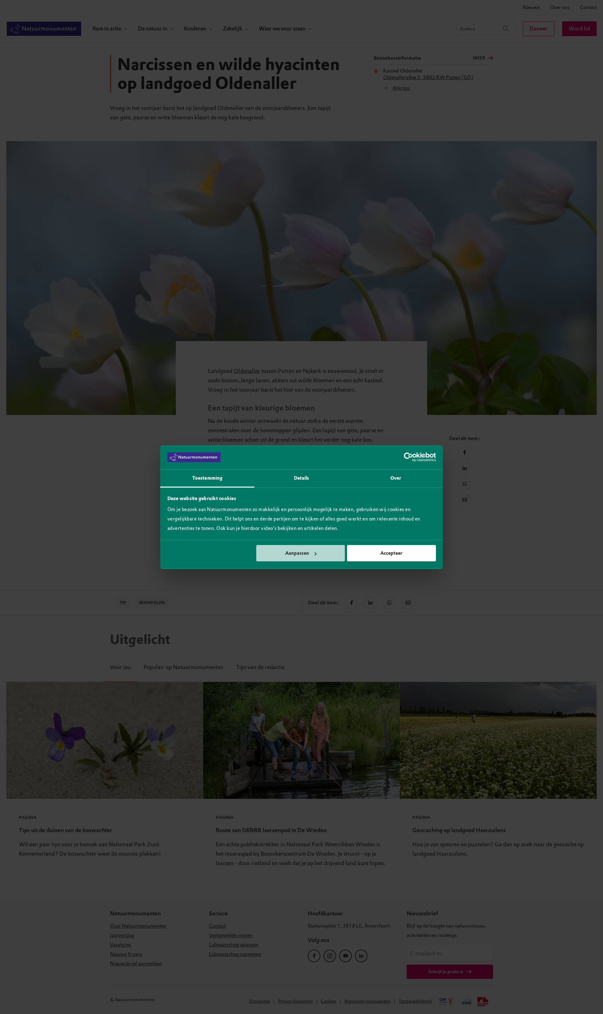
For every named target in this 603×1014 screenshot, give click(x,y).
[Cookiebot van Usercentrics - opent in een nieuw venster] (408, 457)
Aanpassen (297, 553)
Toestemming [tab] (207, 478)
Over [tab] (395, 478)
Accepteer (391, 553)
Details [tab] (301, 478)
